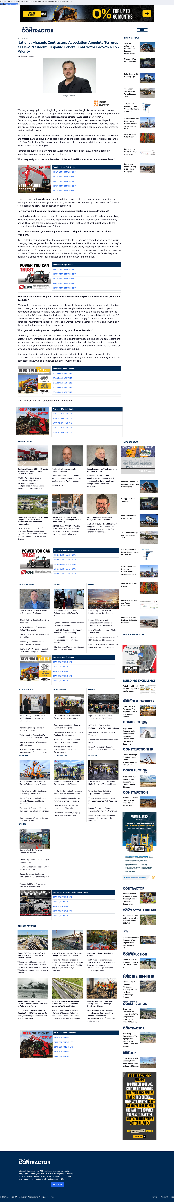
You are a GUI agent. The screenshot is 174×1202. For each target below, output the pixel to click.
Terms (154, 1197)
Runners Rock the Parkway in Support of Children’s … (32, 851)
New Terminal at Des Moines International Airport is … (66, 806)
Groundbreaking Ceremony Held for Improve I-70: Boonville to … (67, 716)
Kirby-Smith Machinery (64, 172)
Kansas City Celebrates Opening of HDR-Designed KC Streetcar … (103, 638)
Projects (93, 584)
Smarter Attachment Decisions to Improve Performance (129, 48)
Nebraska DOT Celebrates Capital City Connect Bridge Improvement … (35, 650)
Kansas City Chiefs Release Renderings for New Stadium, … (101, 611)
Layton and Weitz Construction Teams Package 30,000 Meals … (101, 716)
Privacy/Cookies (167, 1197)
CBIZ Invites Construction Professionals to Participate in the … (103, 726)
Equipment (24, 755)
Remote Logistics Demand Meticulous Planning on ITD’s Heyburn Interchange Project (130, 989)
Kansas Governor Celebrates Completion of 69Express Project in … (34, 876)
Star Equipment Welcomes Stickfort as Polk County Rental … (69, 648)
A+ (146, 30)
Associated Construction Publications (22, 1197)
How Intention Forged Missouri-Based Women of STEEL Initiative (33, 750)
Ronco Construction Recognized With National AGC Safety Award (102, 748)
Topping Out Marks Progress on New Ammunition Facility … (33, 885)
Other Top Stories (27, 926)
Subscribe (57, 1185)
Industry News (25, 441)
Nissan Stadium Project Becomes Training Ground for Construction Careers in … (131, 899)
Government (60, 689)
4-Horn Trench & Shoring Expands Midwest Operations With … (34, 792)
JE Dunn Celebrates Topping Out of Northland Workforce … (34, 868)
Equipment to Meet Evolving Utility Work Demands (129, 620)
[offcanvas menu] (150, 30)
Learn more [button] (67, 1)
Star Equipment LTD (62, 373)
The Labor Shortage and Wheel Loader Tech (129, 535)
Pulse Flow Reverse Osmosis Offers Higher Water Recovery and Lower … (131, 943)
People (57, 584)
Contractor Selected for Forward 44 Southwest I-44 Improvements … (103, 645)
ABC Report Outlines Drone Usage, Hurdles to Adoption (130, 552)
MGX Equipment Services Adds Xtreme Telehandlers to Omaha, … (34, 782)
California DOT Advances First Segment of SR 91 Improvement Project (130, 711)
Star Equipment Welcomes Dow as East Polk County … (34, 819)
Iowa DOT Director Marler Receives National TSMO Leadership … (69, 631)
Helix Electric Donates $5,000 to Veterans (101, 733)
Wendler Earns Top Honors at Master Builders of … (32, 729)
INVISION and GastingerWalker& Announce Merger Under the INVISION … (101, 818)
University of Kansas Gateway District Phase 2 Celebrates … (32, 643)
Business (92, 755)
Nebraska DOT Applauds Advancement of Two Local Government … (65, 749)
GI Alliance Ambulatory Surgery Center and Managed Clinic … (67, 814)
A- (138, 30)
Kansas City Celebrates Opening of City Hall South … (34, 860)
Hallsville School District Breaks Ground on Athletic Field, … (67, 782)
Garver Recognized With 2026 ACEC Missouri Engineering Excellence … (32, 718)
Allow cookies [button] (12, 4)
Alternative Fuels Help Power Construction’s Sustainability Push (131, 124)
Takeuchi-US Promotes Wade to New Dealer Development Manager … (34, 811)
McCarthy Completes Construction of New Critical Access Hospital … (68, 792)
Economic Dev (60, 755)
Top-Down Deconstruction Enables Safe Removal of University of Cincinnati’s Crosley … (129, 736)
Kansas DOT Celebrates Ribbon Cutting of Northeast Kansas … (67, 740)
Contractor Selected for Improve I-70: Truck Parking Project (68, 726)
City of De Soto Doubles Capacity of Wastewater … (34, 621)
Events (22, 824)
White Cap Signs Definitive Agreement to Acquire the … (100, 792)
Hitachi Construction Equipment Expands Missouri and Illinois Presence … (33, 801)
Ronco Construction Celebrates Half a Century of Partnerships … (102, 782)
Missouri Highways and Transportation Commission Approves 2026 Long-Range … (101, 623)
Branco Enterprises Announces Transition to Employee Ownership (102, 809)
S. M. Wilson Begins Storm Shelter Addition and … (102, 631)
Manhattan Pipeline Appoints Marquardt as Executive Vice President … (66, 640)
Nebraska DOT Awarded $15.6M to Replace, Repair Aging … (68, 733)
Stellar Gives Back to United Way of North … (103, 741)
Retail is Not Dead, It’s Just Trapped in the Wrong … (131, 688)
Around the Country (133, 634)
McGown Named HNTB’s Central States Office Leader (33, 628)
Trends (91, 689)
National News (131, 38)
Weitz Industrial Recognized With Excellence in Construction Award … (35, 736)
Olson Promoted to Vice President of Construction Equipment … (34, 611)
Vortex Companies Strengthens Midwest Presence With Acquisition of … (103, 801)
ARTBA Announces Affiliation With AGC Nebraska (34, 743)
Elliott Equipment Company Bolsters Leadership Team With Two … (67, 613)
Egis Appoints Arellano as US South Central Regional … (34, 635)
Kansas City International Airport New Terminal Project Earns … (67, 799)
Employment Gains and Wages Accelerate (131, 151)
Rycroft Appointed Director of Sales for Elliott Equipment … (69, 624)
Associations (26, 689)
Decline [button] (3, 4)
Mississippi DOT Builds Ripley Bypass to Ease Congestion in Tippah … (129, 782)
